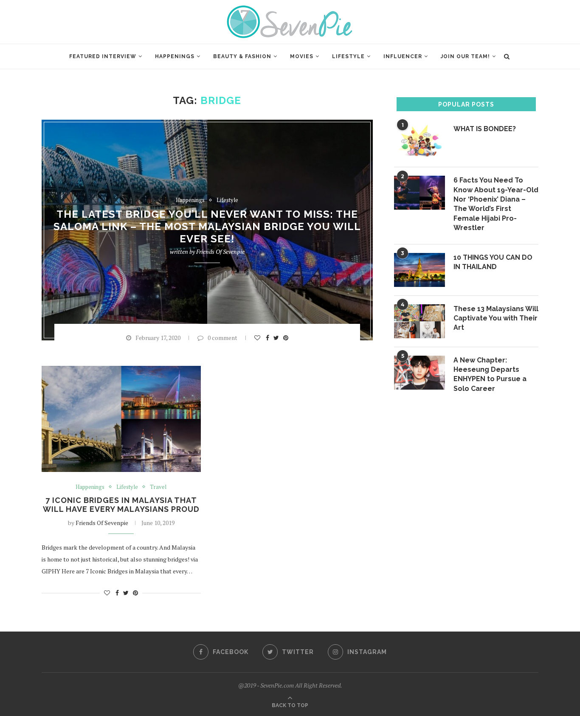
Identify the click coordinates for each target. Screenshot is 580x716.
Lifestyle (348, 56)
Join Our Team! (465, 56)
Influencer (402, 56)
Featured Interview (102, 56)
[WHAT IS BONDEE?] (419, 141)
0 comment (222, 338)
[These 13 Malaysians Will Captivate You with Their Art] (419, 321)
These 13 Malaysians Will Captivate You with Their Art (495, 318)
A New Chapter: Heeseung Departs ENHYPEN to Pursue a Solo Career (490, 374)
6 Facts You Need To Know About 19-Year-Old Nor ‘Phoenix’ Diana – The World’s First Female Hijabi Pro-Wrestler (495, 204)
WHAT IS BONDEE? (484, 129)
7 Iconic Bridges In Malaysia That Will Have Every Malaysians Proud (121, 505)
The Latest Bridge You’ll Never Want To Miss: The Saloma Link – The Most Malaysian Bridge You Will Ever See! (207, 226)
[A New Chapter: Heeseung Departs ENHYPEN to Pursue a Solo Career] (419, 373)
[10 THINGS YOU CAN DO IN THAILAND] (419, 270)
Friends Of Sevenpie (220, 251)
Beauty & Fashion (242, 56)
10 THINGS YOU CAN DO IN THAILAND (492, 262)
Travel (158, 487)
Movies (301, 56)
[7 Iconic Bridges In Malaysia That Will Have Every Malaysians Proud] (121, 419)
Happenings (174, 56)
